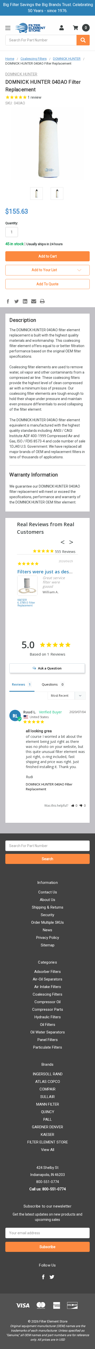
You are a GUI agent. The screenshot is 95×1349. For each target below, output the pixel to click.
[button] (74, 805)
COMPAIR (47, 1089)
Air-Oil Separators (47, 979)
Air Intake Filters (47, 987)
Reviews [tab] (18, 684)
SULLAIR (47, 1096)
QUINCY (47, 1112)
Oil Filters (47, 1024)
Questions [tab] (50, 684)
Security (47, 915)
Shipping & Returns (47, 907)
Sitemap (47, 945)
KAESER (47, 1134)
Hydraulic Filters (47, 1017)
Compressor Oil (47, 1002)
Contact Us (47, 892)
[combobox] (47, 40)
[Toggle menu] (8, 28)
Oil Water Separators (47, 1032)
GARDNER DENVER (47, 1127)
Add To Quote (47, 284)
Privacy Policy (47, 937)
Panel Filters (47, 1039)
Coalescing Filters (47, 994)
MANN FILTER (47, 1104)
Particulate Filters (47, 1047)
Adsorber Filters (47, 971)
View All (47, 1149)
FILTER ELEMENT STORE (47, 1142)
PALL (47, 1119)
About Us (47, 899)
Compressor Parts (47, 1009)
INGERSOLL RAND (48, 1074)
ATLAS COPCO (47, 1081)
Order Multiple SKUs (47, 922)
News (47, 930)
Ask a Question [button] (50, 668)
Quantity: (11, 223)
